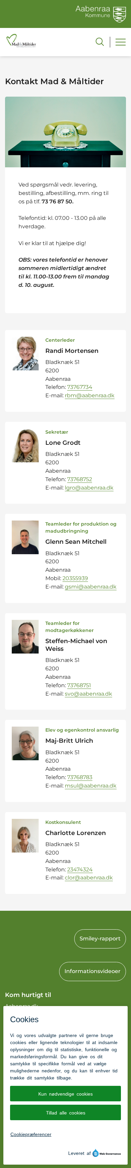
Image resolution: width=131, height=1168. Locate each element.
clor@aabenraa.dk (89, 877)
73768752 (79, 479)
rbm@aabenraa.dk (90, 395)
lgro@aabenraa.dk (89, 488)
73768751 (79, 685)
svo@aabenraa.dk (88, 694)
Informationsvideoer (92, 971)
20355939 (75, 578)
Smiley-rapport (100, 938)
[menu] (120, 42)
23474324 (80, 869)
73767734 (79, 387)
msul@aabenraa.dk (91, 785)
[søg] (100, 42)
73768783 (79, 777)
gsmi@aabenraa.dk (91, 586)
